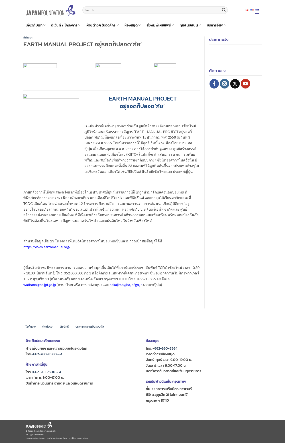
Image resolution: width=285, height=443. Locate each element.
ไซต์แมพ (31, 326)
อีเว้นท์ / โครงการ (64, 25)
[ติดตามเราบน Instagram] (224, 84)
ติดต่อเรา (47, 326)
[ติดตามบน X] (235, 84)
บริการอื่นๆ (215, 25)
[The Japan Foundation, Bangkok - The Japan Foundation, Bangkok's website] (51, 10)
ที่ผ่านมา (28, 37)
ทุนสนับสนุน (189, 25)
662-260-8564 (165, 348)
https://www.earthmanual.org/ (46, 247)
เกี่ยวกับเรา (34, 25)
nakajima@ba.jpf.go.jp (126, 284)
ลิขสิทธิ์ (64, 326)
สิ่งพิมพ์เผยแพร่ (159, 25)
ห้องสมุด (131, 25)
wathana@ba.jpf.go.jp (39, 284)
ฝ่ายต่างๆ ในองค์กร (101, 25)
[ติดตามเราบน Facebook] (214, 84)
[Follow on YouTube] (245, 84)
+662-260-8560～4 (46, 354)
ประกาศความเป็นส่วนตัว (89, 326)
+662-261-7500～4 (46, 372)
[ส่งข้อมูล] (224, 10)
